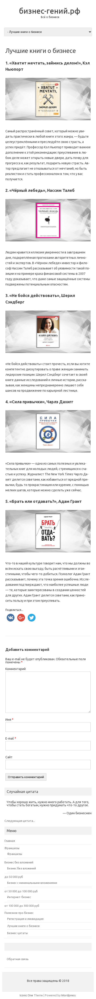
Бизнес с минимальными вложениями (32, 882)
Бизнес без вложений (18, 862)
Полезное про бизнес (18, 912)
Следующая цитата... (19, 820)
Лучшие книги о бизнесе (23, 925)
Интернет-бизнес (19, 897)
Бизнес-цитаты (17, 933)
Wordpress (68, 995)
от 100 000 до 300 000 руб (21, 905)
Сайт (9, 757)
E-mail (10, 738)
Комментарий (15, 669)
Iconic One (26, 995)
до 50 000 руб (13, 876)
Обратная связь (18, 959)
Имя (9, 719)
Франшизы (11, 848)
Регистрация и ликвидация (25, 918)
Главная (9, 840)
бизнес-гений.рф (49, 10)
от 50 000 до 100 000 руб (21, 891)
